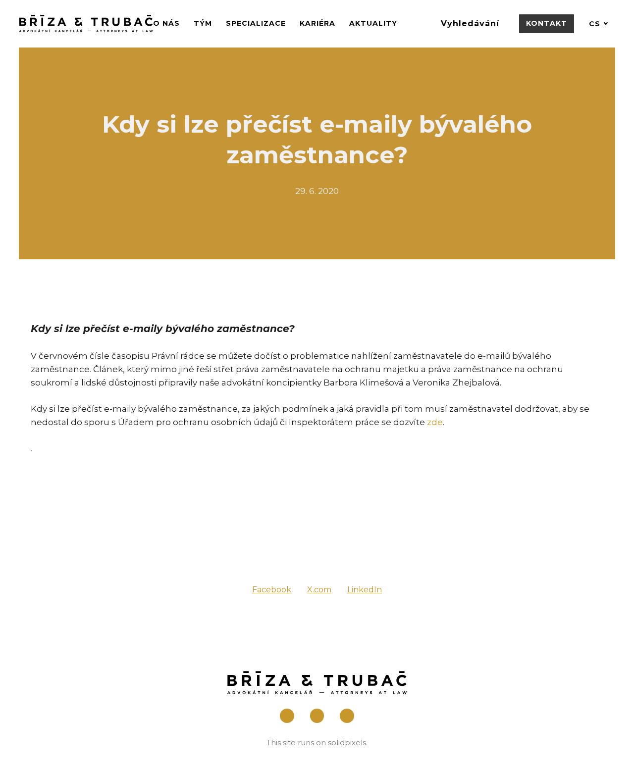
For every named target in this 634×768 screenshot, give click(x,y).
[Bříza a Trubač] (86, 23)
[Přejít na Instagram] (317, 716)
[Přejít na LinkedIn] (347, 716)
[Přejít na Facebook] (287, 716)
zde (435, 422)
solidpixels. (348, 742)
